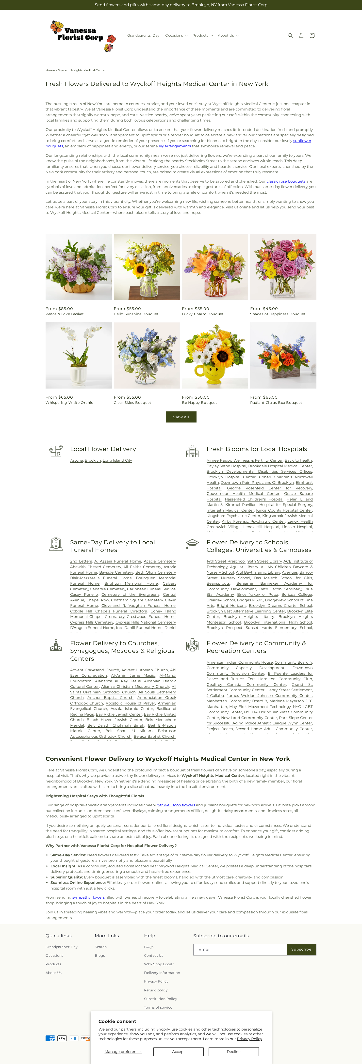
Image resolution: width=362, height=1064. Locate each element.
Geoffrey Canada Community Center (246, 684)
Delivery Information (162, 972)
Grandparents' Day (62, 947)
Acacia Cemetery (160, 561)
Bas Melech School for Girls (283, 578)
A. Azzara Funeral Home (117, 561)
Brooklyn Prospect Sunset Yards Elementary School (259, 627)
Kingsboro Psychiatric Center (234, 515)
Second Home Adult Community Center (273, 728)
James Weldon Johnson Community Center (269, 695)
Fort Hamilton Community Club (279, 678)
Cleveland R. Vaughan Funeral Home (138, 605)
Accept (178, 1051)
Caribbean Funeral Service (151, 589)
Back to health (298, 460)
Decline (234, 1051)
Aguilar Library (244, 566)
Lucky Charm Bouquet (203, 314)
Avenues (290, 572)
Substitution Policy (160, 999)
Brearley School (221, 600)
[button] (176, 35)
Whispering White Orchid (70, 402)
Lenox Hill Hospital (261, 526)
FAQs (148, 947)
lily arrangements (175, 146)
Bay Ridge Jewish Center (119, 714)
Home (50, 70)
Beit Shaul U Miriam (129, 730)
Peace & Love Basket (65, 314)
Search (101, 947)
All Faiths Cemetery (142, 566)
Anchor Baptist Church (110, 697)
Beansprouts (218, 583)
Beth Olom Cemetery (155, 572)
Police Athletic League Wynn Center (278, 723)
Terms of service (158, 1007)
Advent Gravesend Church (94, 670)
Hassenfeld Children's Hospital (254, 499)
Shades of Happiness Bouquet (278, 314)
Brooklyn (93, 460)
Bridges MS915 (250, 600)
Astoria (76, 460)
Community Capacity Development (245, 667)
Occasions (54, 955)
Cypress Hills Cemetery (91, 622)
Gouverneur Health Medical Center (243, 493)
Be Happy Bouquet (199, 402)
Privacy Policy (249, 1038)
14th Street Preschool (226, 561)
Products (53, 964)
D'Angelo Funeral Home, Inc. (96, 627)
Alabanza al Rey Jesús (118, 681)
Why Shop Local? (159, 964)
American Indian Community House (240, 662)
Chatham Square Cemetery (137, 600)
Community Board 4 (293, 662)
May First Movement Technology (260, 706)
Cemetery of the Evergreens (130, 594)
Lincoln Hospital (297, 526)
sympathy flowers (88, 897)
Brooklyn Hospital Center (231, 477)
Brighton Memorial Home (131, 583)
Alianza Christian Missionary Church (135, 686)
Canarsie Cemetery (107, 589)
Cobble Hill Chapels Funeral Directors (108, 611)
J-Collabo (215, 695)
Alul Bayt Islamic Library (258, 572)
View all (181, 417)
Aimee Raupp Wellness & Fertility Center (245, 460)
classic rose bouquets (286, 181)
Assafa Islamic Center (132, 708)
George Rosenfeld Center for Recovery (269, 488)
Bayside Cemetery (116, 572)
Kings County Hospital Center (284, 510)
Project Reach (220, 728)
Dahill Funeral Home (143, 627)
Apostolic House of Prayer (130, 703)
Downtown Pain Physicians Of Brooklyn (257, 482)
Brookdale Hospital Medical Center (280, 466)
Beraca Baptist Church (155, 736)
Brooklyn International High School (278, 622)
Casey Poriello (84, 594)
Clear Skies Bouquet (132, 402)
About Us (54, 972)
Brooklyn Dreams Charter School (280, 605)
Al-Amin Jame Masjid (133, 675)
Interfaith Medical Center (230, 510)
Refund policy (156, 990)
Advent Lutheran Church (144, 670)
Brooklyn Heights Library (249, 616)
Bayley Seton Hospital (227, 466)
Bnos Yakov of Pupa (257, 594)
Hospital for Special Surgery (285, 504)
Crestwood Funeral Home (151, 616)
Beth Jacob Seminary (280, 589)
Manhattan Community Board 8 (237, 701)
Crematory (114, 616)
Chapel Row (97, 600)
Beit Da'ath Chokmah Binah (115, 725)
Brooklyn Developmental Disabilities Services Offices (259, 471)
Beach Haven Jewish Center (114, 719)
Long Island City (117, 460)
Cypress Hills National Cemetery (145, 622)
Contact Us (153, 955)
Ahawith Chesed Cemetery (95, 566)
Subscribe (301, 949)
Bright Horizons (231, 605)
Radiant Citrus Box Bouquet (276, 402)
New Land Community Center (249, 717)
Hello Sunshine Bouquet (136, 314)
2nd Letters (81, 561)
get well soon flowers (176, 805)
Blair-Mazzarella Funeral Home (101, 578)
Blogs (100, 955)
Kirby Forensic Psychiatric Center (253, 521)
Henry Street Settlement (289, 690)
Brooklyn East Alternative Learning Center (246, 611)
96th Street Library (264, 561)
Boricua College (296, 594)
